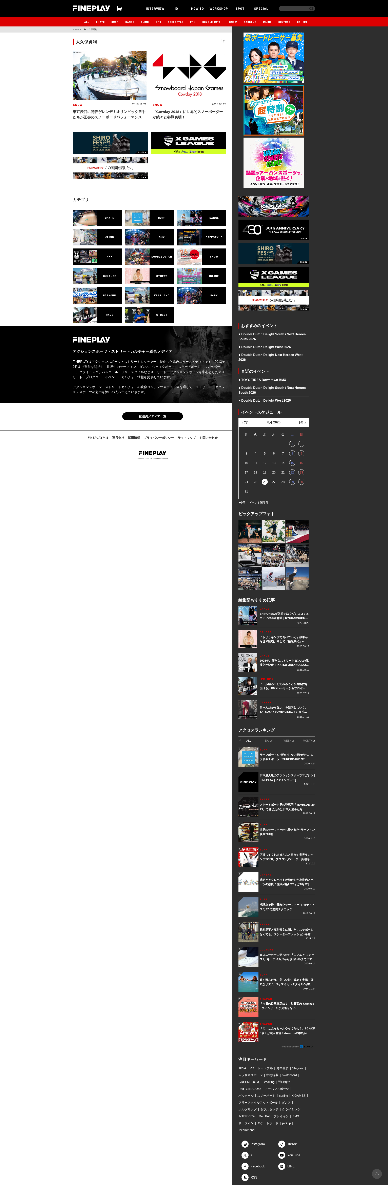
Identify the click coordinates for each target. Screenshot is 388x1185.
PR (252, 1068)
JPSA (242, 1068)
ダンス (286, 1102)
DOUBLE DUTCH (212, 21)
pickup (286, 1123)
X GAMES (299, 1095)
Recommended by (290, 1046)
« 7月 (245, 422)
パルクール (246, 1095)
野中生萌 (282, 1068)
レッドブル (265, 1068)
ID (176, 8)
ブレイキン (281, 1116)
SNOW (233, 21)
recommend (246, 1130)
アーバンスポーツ (277, 1088)
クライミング (291, 1109)
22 (292, 472)
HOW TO (197, 8)
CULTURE (284, 21)
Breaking (268, 1082)
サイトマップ (187, 437)
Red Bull (264, 1116)
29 (292, 482)
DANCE (129, 21)
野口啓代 (284, 1082)
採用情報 (134, 437)
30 (301, 482)
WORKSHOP (219, 8)
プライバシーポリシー (159, 437)
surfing (283, 1095)
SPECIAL (261, 8)
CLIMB (145, 21)
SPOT (240, 8)
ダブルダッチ (269, 1109)
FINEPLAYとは (98, 437)
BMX (158, 21)
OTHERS (302, 21)
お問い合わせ (208, 437)
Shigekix (298, 1068)
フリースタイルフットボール (258, 1102)
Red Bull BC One (249, 1088)
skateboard (289, 1075)
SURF (114, 21)
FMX (193, 21)
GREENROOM (248, 1082)
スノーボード (266, 1095)
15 (292, 463)
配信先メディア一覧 (152, 416)
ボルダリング (247, 1109)
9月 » (302, 422)
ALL (86, 21)
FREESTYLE (175, 21)
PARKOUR (250, 21)
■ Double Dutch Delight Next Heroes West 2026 (270, 357)
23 (301, 472)
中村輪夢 (272, 1075)
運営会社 (118, 437)
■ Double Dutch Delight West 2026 (264, 347)
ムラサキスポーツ (250, 1075)
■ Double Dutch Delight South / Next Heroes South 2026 (272, 337)
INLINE (267, 21)
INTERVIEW (155, 8)
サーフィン (246, 1123)
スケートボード (267, 1123)
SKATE (100, 21)
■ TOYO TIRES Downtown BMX (262, 380)
